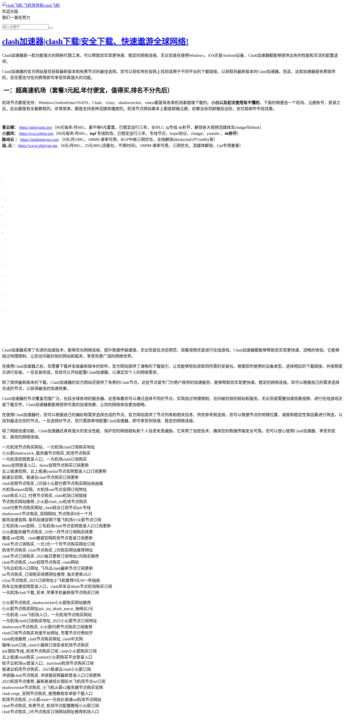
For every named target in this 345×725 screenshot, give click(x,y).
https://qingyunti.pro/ (35, 127)
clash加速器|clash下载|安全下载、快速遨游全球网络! (95, 41)
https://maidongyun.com (39, 139)
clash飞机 (52, 5)
